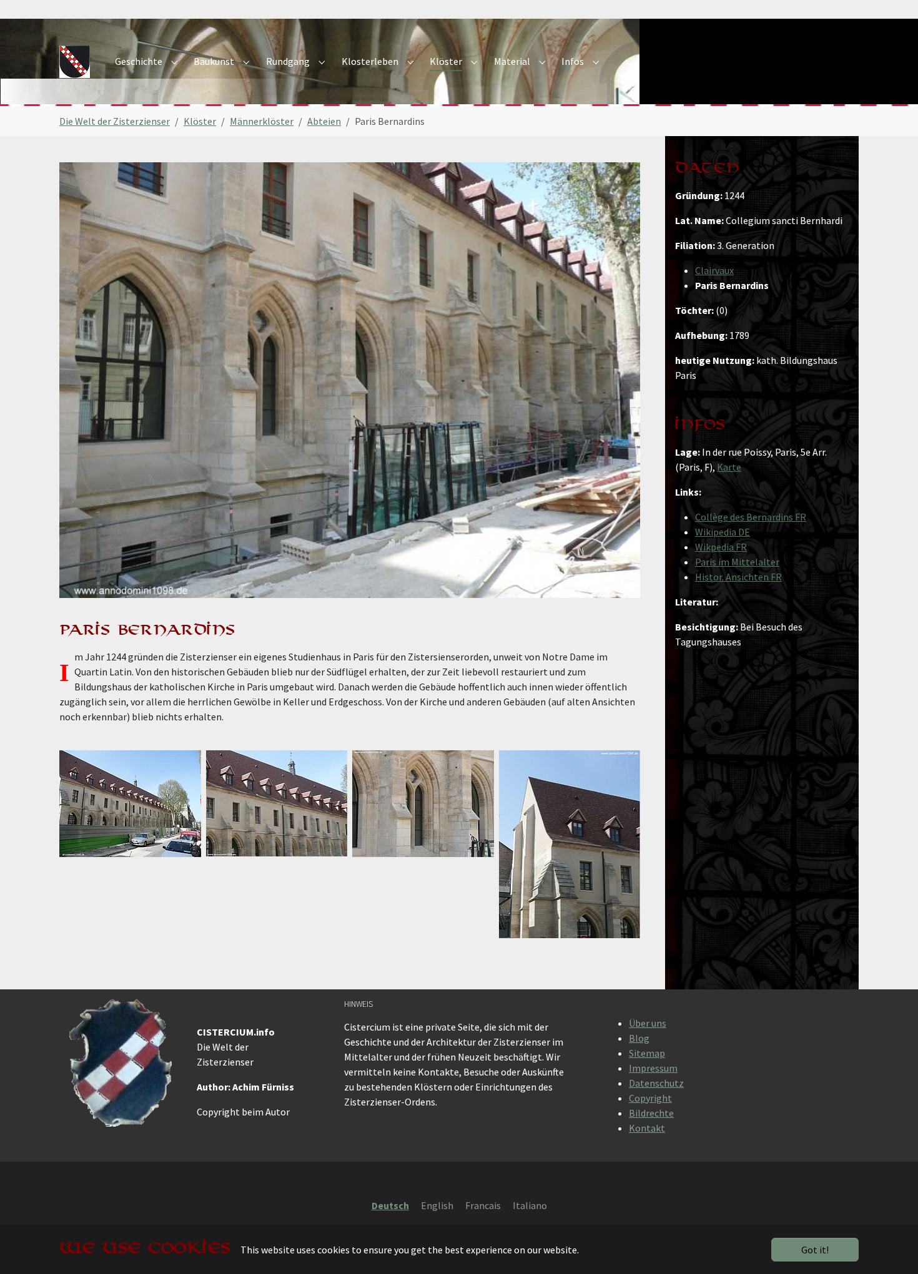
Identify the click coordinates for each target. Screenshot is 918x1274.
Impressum (653, 1068)
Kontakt (647, 1128)
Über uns (647, 1023)
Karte (729, 467)
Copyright (650, 1098)
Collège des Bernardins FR (750, 517)
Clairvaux (714, 270)
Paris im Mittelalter (737, 562)
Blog (639, 1038)
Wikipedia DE (722, 532)
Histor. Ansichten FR (738, 577)
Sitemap (647, 1053)
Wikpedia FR (721, 547)
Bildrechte (651, 1113)
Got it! (815, 1249)
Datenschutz (656, 1083)
